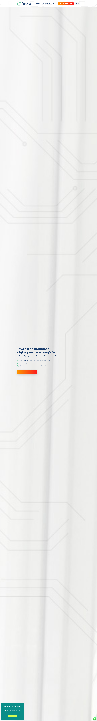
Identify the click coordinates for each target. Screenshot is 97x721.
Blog (50, 3)
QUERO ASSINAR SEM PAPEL (66, 3)
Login (77, 3)
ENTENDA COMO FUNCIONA (27, 372)
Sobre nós (38, 3)
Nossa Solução (45, 3)
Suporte (54, 3)
